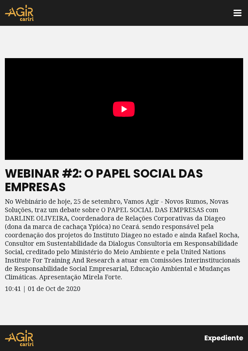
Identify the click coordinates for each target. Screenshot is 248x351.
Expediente (223, 338)
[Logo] (19, 13)
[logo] (19, 338)
